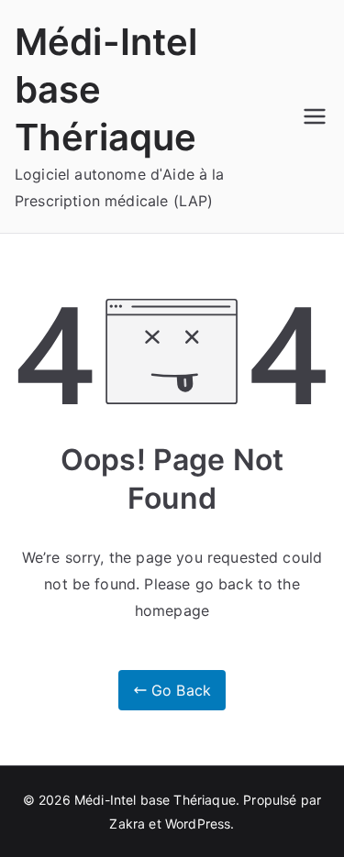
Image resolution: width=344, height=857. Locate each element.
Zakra (127, 823)
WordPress (197, 823)
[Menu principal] (314, 116)
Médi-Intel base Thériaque (155, 800)
